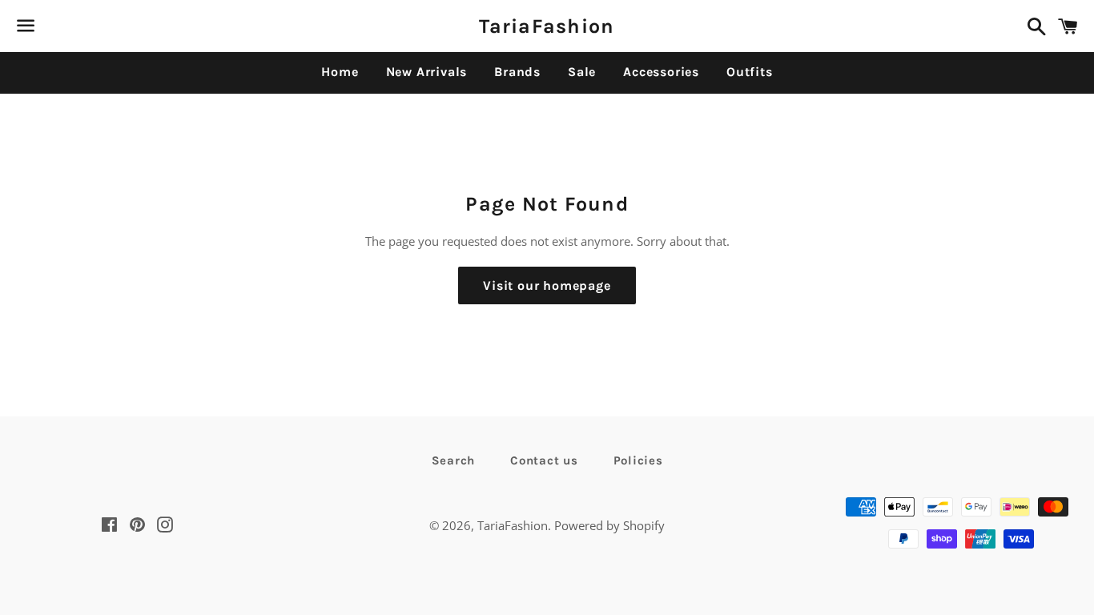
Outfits (749, 71)
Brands (517, 71)
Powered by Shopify (609, 525)
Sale (582, 71)
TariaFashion (546, 26)
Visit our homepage (546, 285)
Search (454, 460)
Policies (638, 460)
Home (339, 71)
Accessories (661, 71)
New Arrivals (427, 71)
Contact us (544, 460)
